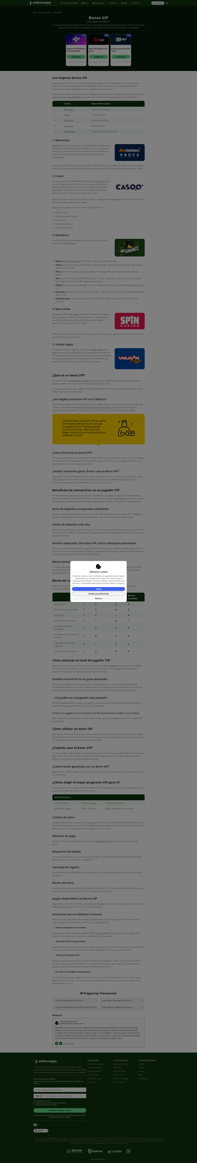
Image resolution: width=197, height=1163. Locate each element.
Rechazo (98, 598)
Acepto (98, 589)
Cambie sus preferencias (98, 594)
